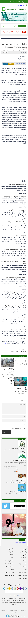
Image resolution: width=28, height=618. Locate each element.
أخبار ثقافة (11, 557)
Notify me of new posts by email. (18, 428)
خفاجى (19, 616)
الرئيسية (25, 548)
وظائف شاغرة (23, 551)
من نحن (23, 1)
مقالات (25, 560)
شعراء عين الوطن (22, 578)
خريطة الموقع (22, 2)
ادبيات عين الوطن (9, 572)
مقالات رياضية (10, 566)
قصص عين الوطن (9, 575)
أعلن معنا (12, 1)
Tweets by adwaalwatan (20, 542)
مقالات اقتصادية (9, 563)
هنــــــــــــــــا (4, 343)
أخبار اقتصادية (10, 554)
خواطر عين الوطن (22, 575)
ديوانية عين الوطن (22, 572)
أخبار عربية (11, 551)
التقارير (25, 569)
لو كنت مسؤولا (23, 563)
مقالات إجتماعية (9, 560)
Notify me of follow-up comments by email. (16, 425)
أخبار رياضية (24, 557)
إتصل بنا (18, 1)
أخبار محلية (11, 548)
